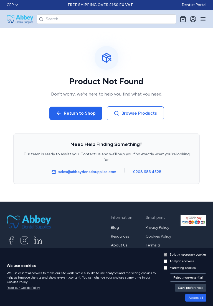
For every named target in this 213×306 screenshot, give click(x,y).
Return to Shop (80, 113)
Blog (115, 227)
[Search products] (41, 19)
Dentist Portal (194, 4)
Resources (120, 236)
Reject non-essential (188, 277)
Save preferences (190, 288)
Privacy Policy (157, 227)
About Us (119, 245)
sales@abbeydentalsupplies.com (87, 171)
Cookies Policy (158, 236)
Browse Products (139, 113)
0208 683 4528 (147, 171)
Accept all (196, 298)
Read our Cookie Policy (23, 288)
